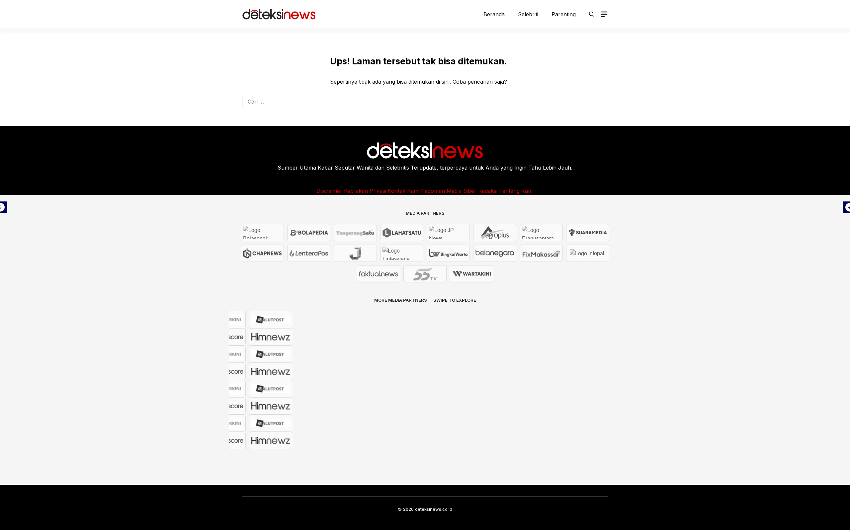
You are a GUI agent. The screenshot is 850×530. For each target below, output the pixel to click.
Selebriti (528, 14)
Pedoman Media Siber (448, 191)
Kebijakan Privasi (365, 191)
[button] (591, 14)
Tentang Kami (516, 191)
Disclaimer (329, 191)
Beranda (494, 14)
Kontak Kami (403, 191)
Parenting (564, 14)
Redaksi (487, 191)
